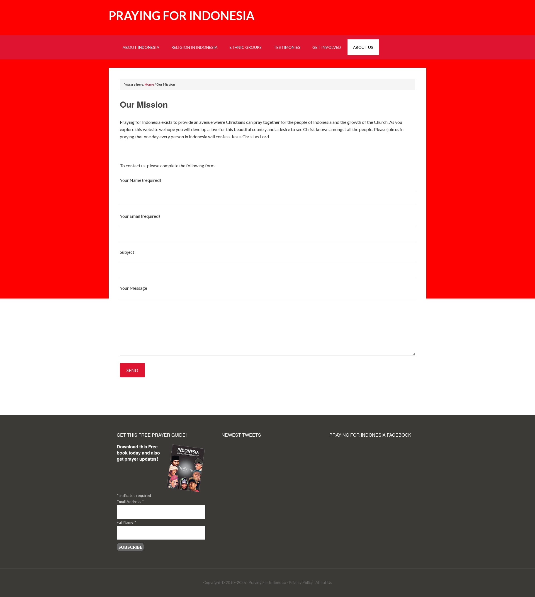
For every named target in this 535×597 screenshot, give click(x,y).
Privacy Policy (301, 582)
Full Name (126, 522)
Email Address (130, 501)
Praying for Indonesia (182, 15)
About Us (323, 582)
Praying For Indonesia (267, 582)
